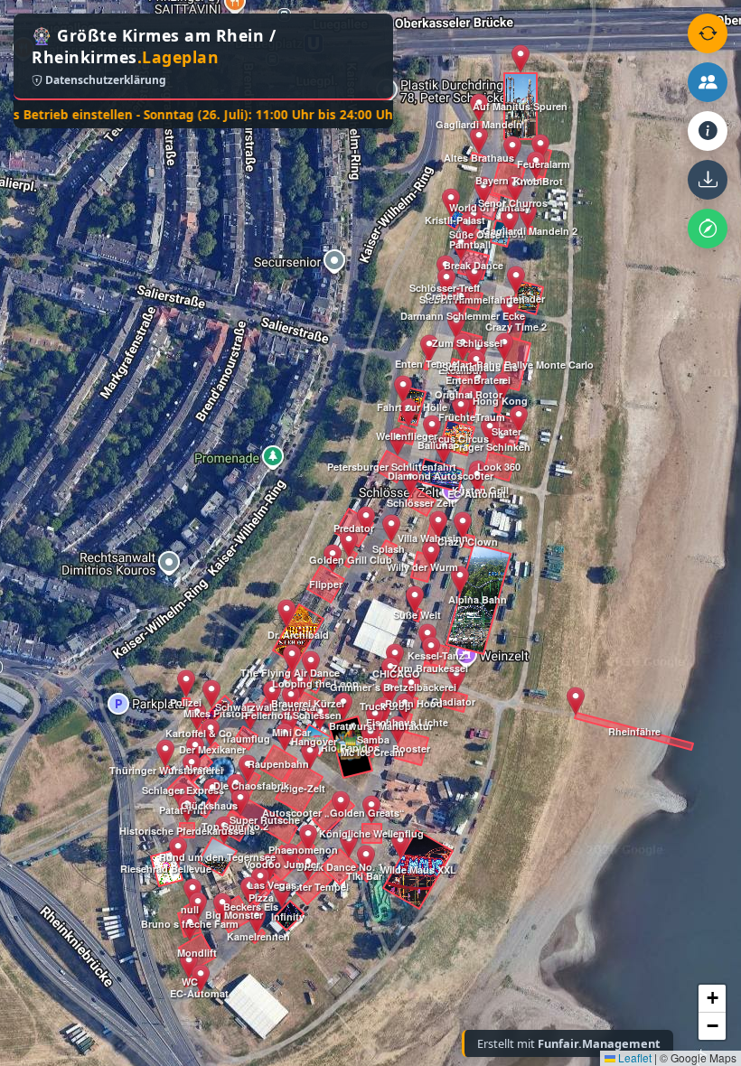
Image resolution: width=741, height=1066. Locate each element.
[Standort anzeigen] (707, 228)
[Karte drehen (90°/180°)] (707, 33)
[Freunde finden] (707, 82)
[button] (178, 851)
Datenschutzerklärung (104, 80)
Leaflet (633, 1057)
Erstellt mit (569, 1043)
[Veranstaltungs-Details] (707, 131)
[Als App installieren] (707, 180)
